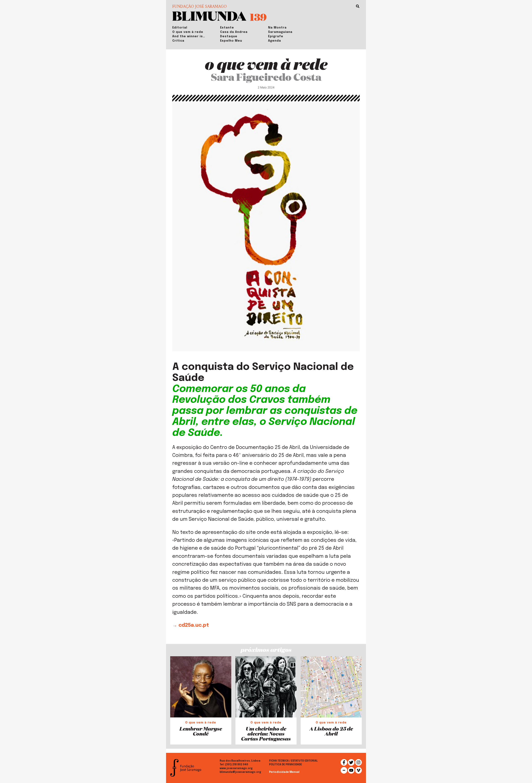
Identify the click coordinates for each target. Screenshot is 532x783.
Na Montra (277, 27)
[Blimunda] (209, 16)
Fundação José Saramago (199, 6)
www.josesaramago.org (236, 768)
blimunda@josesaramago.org (240, 772)
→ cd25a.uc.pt (190, 625)
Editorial (179, 27)
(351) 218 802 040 (236, 764)
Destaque (228, 36)
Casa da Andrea (234, 32)
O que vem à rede (187, 32)
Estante (227, 27)
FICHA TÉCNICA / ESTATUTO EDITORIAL (293, 761)
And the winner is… (188, 36)
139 (258, 17)
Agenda (274, 40)
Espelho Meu (231, 40)
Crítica (178, 40)
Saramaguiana (280, 32)
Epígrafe (275, 36)
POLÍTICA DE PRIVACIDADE (285, 764)
